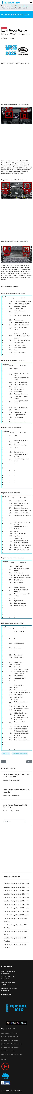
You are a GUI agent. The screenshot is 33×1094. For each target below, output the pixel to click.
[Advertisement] (16, 83)
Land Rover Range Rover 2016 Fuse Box (16, 883)
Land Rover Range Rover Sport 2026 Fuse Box (16, 775)
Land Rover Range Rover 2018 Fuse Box (16, 890)
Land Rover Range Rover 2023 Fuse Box (16, 908)
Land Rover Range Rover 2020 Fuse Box (16, 897)
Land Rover (4, 38)
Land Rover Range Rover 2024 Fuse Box (16, 911)
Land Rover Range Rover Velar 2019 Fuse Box (15, 926)
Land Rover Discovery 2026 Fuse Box (15, 806)
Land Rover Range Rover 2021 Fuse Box (16, 901)
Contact (3, 1059)
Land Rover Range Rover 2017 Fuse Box (16, 887)
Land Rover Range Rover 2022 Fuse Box (16, 904)
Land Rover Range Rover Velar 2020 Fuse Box (15, 932)
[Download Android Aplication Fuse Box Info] (16, 1076)
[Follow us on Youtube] (16, 1066)
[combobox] (15, 821)
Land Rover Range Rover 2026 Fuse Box (16, 790)
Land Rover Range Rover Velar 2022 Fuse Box (15, 946)
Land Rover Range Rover (20, 753)
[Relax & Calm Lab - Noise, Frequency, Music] (16, 1023)
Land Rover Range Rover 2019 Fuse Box (16, 894)
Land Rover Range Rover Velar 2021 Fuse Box (15, 939)
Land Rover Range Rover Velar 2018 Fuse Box (15, 919)
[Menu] (31, 2)
